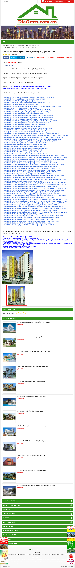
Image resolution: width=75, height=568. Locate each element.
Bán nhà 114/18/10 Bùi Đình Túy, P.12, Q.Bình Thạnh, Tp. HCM (33, 322)
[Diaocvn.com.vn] (37, 24)
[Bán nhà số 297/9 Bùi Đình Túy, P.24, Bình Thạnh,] (9, 417)
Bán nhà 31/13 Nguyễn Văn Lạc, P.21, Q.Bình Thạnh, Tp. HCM (33, 366)
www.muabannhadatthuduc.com (28, 554)
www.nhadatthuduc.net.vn (12, 554)
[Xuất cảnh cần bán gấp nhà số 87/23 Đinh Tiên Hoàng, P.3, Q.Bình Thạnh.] (9, 431)
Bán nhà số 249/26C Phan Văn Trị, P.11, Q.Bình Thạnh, (31, 470)
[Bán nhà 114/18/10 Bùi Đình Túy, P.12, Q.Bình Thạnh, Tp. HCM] (9, 328)
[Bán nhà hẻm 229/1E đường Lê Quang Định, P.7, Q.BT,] (9, 402)
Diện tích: (21, 62)
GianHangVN (70, 566)
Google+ (37, 552)
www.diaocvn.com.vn (40, 550)
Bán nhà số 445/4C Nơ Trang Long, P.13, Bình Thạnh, (31, 441)
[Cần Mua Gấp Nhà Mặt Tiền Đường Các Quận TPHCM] (4, 543)
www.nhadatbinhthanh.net (37, 557)
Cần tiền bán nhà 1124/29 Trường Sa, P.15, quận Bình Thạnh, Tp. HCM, (36, 485)
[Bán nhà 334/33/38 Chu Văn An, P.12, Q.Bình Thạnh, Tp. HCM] (9, 357)
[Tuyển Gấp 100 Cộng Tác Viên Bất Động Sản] (71, 559)
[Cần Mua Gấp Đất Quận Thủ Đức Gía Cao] (71, 545)
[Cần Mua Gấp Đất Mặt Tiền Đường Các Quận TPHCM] (71, 531)
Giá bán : (5, 62)
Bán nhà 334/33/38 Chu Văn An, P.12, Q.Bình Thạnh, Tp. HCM (33, 352)
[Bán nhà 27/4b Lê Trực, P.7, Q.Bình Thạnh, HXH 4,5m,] (9, 461)
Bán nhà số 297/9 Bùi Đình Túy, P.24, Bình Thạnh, (30, 411)
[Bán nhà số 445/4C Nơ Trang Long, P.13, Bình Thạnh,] (9, 446)
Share (6, 57)
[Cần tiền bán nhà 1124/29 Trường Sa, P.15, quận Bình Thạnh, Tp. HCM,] (9, 491)
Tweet (13, 57)
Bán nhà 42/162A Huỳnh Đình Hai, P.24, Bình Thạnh (31, 381)
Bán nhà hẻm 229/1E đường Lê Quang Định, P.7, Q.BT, (31, 396)
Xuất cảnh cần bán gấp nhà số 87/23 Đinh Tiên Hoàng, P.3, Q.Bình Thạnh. (36, 426)
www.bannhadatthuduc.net (44, 554)
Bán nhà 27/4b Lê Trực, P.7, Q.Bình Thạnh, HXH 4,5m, (31, 455)
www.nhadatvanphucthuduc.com (60, 554)
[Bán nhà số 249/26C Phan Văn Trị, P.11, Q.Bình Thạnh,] (9, 476)
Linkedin (21, 57)
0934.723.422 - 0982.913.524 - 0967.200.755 (59, 1)
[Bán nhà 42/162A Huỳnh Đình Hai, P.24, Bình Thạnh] (9, 387)
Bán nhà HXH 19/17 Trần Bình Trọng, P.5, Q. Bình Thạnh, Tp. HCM (34, 337)
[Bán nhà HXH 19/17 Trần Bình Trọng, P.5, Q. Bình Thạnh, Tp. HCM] (9, 342)
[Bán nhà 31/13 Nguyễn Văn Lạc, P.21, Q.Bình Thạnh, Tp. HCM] (9, 372)
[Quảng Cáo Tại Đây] (4, 557)
